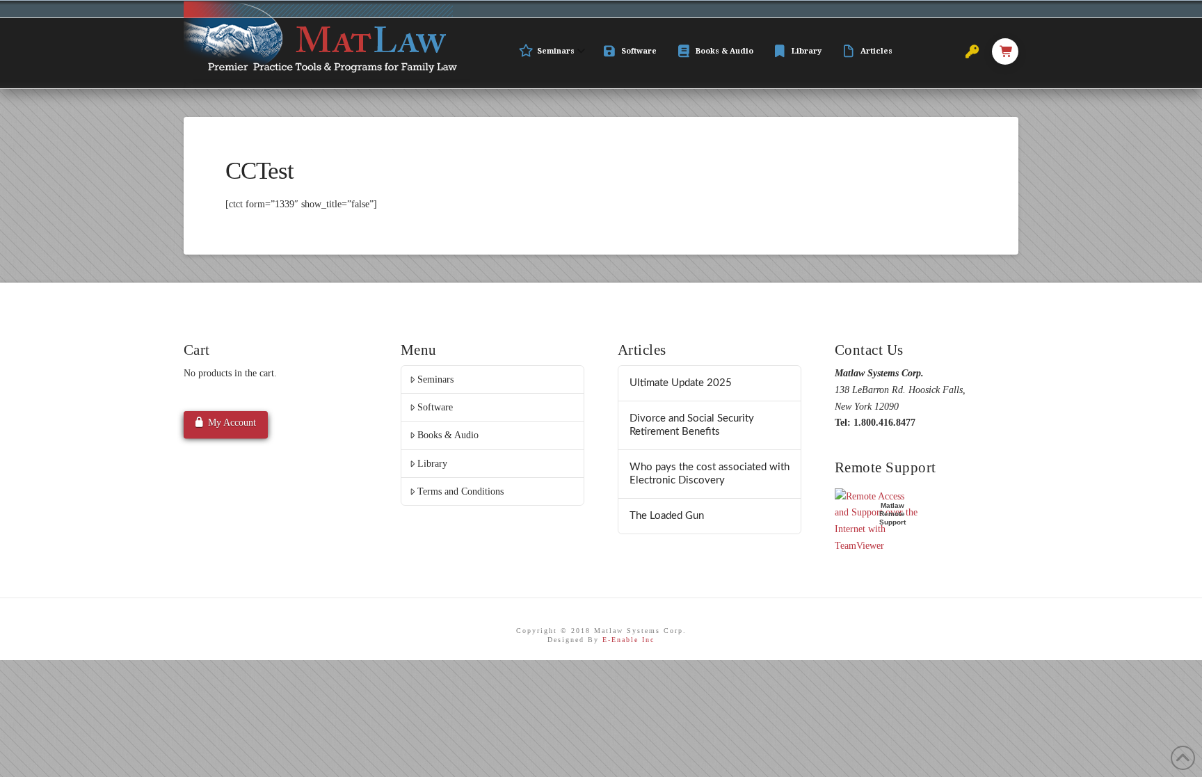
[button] (1005, 51)
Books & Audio (448, 435)
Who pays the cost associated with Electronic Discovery (710, 474)
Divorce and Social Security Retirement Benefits (692, 425)
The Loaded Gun (667, 516)
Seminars (435, 379)
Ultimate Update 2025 (681, 383)
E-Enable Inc (628, 639)
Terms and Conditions (460, 491)
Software (435, 407)
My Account (232, 422)
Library (432, 463)
